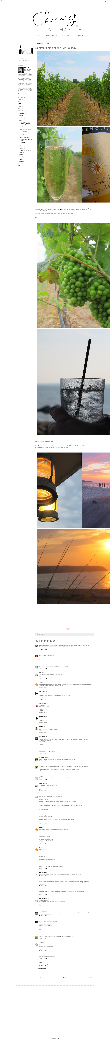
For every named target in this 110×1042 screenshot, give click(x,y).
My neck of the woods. (24, 135)
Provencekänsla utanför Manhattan (25, 146)
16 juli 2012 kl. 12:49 (43, 851)
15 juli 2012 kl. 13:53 (43, 687)
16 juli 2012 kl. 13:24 (43, 861)
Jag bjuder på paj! (24, 124)
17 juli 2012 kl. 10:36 (43, 894)
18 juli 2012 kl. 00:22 (43, 950)
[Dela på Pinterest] (44, 634)
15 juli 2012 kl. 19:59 (43, 732)
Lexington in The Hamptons (25, 150)
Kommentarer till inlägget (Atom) (49, 980)
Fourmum (41, 682)
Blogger (57, 1038)
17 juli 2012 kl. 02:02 (43, 875)
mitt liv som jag (42, 911)
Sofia (40, 962)
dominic (40, 954)
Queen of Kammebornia (44, 864)
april (21, 156)
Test (39, 847)
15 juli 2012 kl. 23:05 (43, 760)
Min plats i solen (42, 783)
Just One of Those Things (25, 129)
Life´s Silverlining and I (43, 757)
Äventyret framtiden (43, 898)
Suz (39, 653)
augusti (22, 118)
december (22, 111)
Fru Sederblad (42, 934)
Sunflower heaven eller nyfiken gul (25, 134)
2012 (20, 110)
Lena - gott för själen (43, 815)
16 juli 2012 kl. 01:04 (43, 790)
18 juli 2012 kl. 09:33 (43, 958)
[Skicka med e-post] (38, 634)
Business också (23, 131)
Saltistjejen (41, 726)
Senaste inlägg (39, 977)
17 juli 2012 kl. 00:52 (43, 868)
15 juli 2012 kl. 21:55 (43, 746)
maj (21, 154)
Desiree (40, 764)
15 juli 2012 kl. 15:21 (43, 722)
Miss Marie (41, 665)
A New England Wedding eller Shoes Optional (25, 123)
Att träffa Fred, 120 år (24, 137)
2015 (20, 105)
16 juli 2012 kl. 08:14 (43, 843)
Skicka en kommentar (41, 968)
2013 (20, 108)
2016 (20, 103)
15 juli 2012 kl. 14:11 (43, 699)
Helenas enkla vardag (43, 643)
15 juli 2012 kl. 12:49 (43, 661)
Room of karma (42, 691)
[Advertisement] (64, 973)
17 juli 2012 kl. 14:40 (43, 930)
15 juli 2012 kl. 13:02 (43, 678)
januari (21, 161)
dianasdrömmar (42, 750)
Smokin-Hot (22, 148)
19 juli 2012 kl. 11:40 (43, 965)
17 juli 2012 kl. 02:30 (43, 885)
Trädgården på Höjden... (44, 703)
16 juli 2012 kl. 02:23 (43, 831)
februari (22, 159)
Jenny (40, 879)
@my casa (41, 672)
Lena (40, 919)
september (22, 117)
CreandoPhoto (42, 716)
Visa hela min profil (22, 93)
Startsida (65, 977)
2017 (20, 101)
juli (21, 120)
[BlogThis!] (39, 634)
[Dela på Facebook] (42, 634)
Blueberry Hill (23, 142)
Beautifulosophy (42, 872)
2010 (20, 165)
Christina (61, 209)
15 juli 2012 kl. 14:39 (43, 712)
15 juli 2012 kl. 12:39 (43, 649)
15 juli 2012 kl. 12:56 (43, 668)
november (22, 113)
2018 (20, 99)
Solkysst (22, 144)
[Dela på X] (41, 634)
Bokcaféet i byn (42, 736)
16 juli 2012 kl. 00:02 (43, 772)
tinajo (40, 776)
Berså (40, 889)
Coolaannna (41, 794)
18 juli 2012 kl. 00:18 (43, 938)
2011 (20, 163)
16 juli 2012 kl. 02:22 (43, 811)
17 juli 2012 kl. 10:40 (43, 907)
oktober (22, 115)
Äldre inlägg (90, 977)
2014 (20, 106)
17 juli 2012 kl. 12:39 (43, 915)
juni (21, 152)
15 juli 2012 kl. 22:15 (43, 753)
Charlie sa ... (27, 67)
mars (21, 157)
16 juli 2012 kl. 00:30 (43, 779)
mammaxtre (41, 854)
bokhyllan (41, 942)
